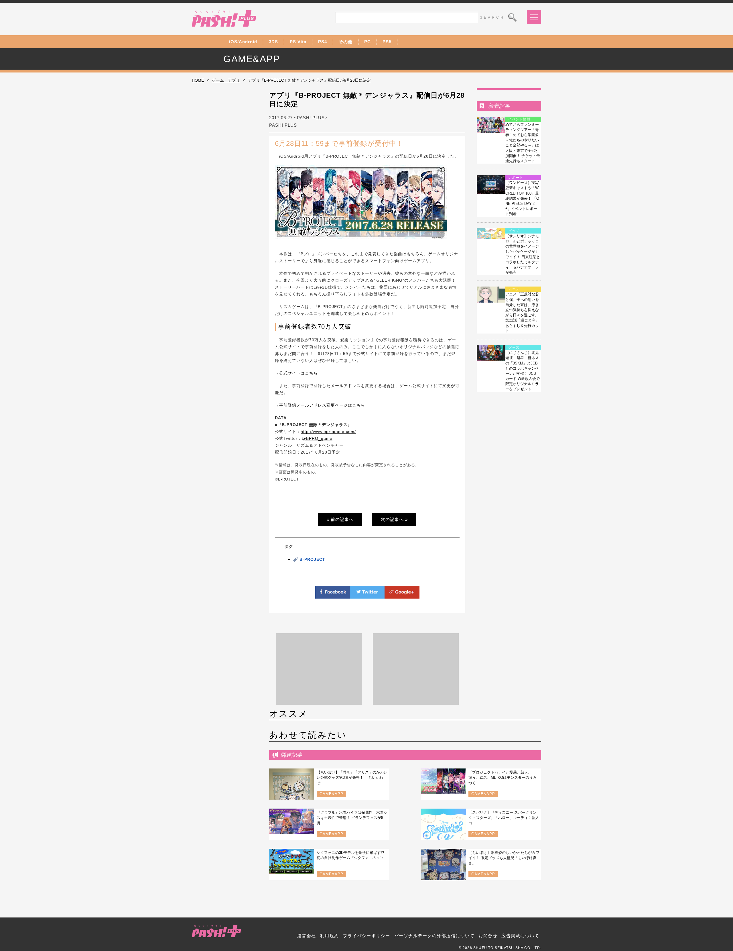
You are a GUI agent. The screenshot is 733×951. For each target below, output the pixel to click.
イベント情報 (519, 119)
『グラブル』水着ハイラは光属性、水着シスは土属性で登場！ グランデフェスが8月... (352, 817)
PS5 (387, 41)
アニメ (513, 289)
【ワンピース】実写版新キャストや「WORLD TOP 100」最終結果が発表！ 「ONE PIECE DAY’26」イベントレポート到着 (522, 198)
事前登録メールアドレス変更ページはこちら (322, 405)
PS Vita (298, 41)
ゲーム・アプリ (226, 80)
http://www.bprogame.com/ (328, 431)
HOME (198, 80)
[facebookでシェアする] (332, 595)
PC (367, 41)
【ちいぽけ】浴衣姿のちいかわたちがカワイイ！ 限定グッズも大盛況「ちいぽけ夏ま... (503, 857)
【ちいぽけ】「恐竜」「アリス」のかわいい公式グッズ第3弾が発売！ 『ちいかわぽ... (352, 777)
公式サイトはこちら (298, 373)
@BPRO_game (317, 438)
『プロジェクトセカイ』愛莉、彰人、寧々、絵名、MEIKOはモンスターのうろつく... (502, 777)
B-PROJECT (312, 559)
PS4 (322, 41)
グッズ (513, 231)
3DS (273, 41)
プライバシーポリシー (366, 935)
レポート (515, 178)
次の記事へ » (394, 519)
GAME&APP (331, 794)
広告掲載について (520, 935)
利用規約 (329, 935)
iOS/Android (243, 41)
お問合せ (487, 935)
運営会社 (306, 935)
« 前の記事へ (340, 519)
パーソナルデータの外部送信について (434, 935)
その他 (345, 41)
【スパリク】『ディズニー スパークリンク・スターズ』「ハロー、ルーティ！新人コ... (503, 817)
